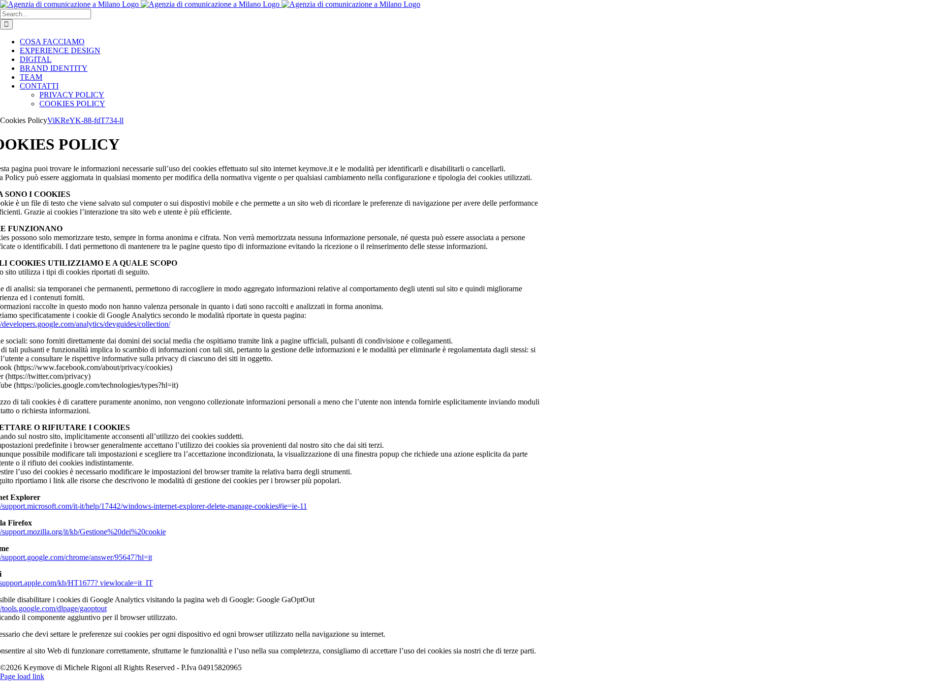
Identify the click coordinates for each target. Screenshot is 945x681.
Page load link (22, 676)
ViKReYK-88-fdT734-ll (85, 120)
